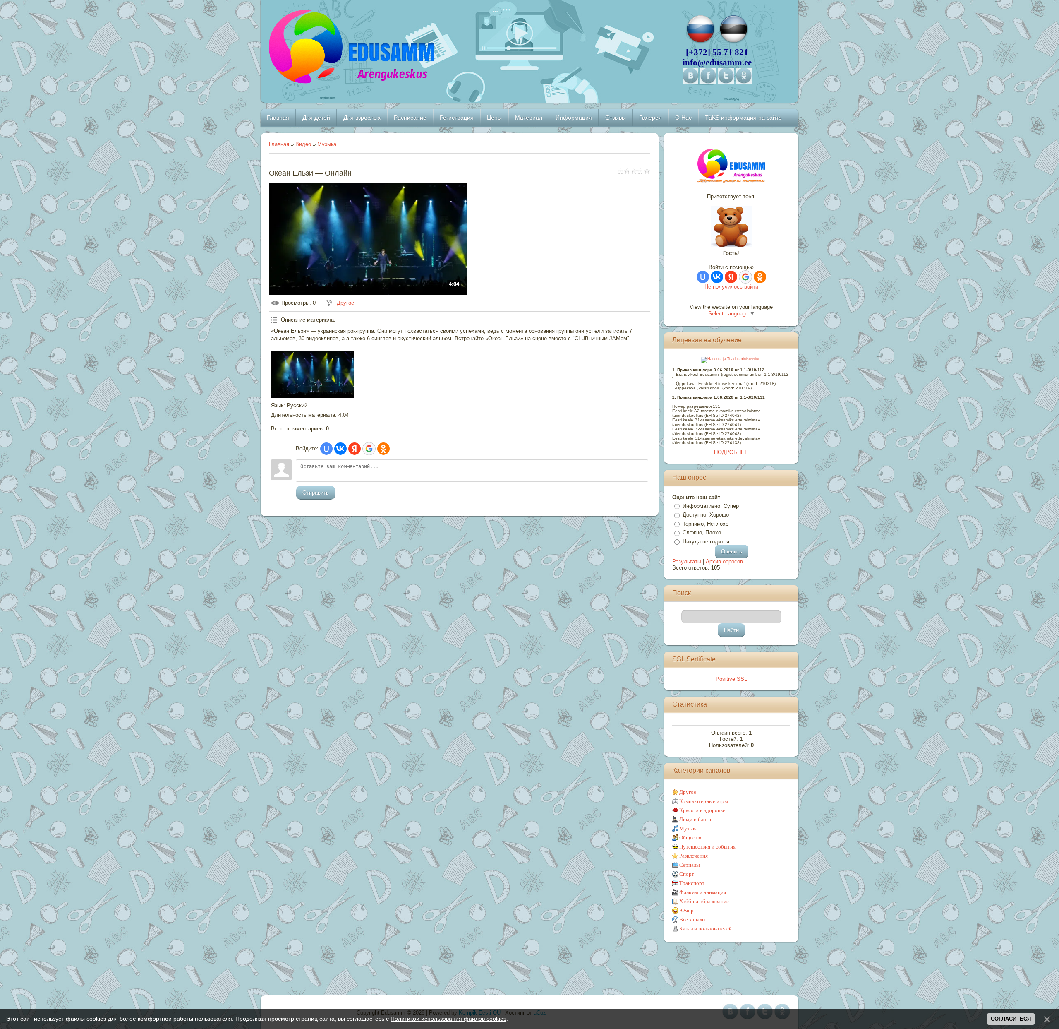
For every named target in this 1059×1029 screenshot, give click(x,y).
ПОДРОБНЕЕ (731, 452)
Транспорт (691, 883)
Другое (345, 303)
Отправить (315, 493)
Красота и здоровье (702, 810)
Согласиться (1011, 1019)
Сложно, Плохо (702, 532)
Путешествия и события (707, 847)
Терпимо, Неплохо (705, 524)
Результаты (686, 561)
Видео (303, 144)
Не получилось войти (731, 287)
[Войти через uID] (326, 448)
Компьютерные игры (703, 801)
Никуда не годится (706, 542)
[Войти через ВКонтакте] (340, 448)
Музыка (326, 144)
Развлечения (693, 856)
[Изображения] (312, 374)
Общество (691, 837)
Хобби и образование (704, 901)
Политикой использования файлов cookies (448, 1018)
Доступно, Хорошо (706, 515)
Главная (279, 144)
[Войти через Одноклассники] (383, 448)
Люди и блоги (695, 819)
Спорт (686, 874)
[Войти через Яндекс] (354, 448)
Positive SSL (731, 679)
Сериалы (689, 865)
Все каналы (692, 919)
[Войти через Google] (369, 448)
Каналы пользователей (705, 929)
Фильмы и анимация (702, 892)
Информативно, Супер (711, 506)
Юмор (686, 910)
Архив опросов (724, 561)
